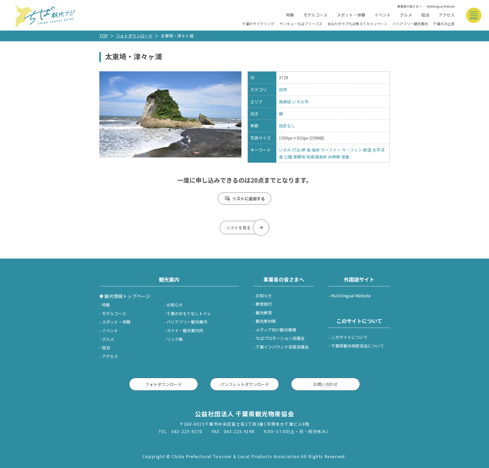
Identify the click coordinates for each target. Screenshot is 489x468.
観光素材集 (266, 321)
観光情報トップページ (127, 296)
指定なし (287, 126)
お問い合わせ (325, 384)
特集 (290, 15)
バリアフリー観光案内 (410, 23)
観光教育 (264, 313)
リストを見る (238, 227)
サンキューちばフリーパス (300, 23)
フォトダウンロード (134, 36)
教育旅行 (264, 304)
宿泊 (425, 15)
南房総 (285, 102)
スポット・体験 (351, 15)
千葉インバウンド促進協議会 (282, 347)
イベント (382, 15)
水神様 (334, 157)
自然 (283, 89)
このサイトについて (349, 337)
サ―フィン (352, 150)
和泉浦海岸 (316, 157)
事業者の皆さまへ (409, 6)
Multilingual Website (441, 6)
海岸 (315, 150)
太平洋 (378, 150)
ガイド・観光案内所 (185, 330)
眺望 (367, 150)
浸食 (345, 157)
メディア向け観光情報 (276, 330)
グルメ (406, 15)
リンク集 (175, 339)
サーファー (331, 150)
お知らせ (175, 305)
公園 (288, 157)
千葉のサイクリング (258, 23)
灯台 (296, 150)
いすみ (285, 150)
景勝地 (299, 157)
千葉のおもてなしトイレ (189, 313)
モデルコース (315, 15)
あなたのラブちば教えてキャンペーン (357, 23)
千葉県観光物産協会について (357, 346)
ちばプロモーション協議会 (280, 338)
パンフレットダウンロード (244, 384)
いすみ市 (300, 102)
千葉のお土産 (444, 23)
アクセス (447, 15)
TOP (103, 36)
